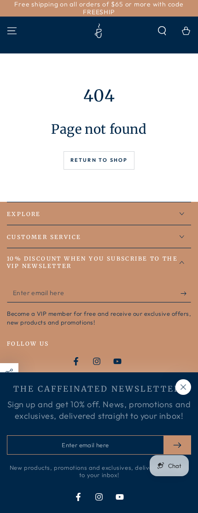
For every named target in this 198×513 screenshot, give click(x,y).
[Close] (183, 387)
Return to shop (99, 160)
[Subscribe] (186, 293)
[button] (162, 31)
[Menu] (12, 31)
